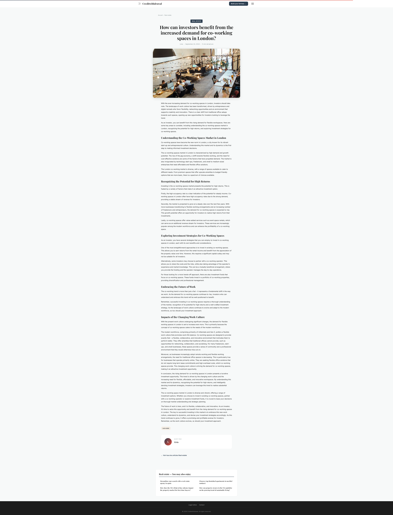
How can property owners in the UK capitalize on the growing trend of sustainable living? (215, 489)
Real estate (167, 15)
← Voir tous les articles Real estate (174, 455)
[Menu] (253, 3)
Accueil (160, 15)
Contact (201, 505)
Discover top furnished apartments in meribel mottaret (215, 482)
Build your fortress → (238, 4)
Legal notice (193, 505)
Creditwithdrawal (152, 3)
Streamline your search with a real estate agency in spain (175, 482)
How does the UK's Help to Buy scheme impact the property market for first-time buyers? (176, 489)
